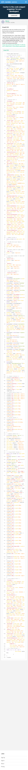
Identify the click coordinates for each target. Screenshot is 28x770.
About (2, 763)
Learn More (14, 15)
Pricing (3, 766)
